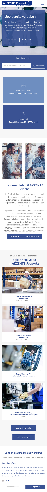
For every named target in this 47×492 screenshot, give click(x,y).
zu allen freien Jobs (23, 428)
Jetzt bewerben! (15, 236)
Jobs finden (39, 66)
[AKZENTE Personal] (17, 3)
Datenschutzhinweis (25, 476)
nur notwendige (13, 487)
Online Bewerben (23, 437)
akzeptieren (35, 487)
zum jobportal (12, 40)
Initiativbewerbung (27, 40)
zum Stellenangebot (32, 236)
